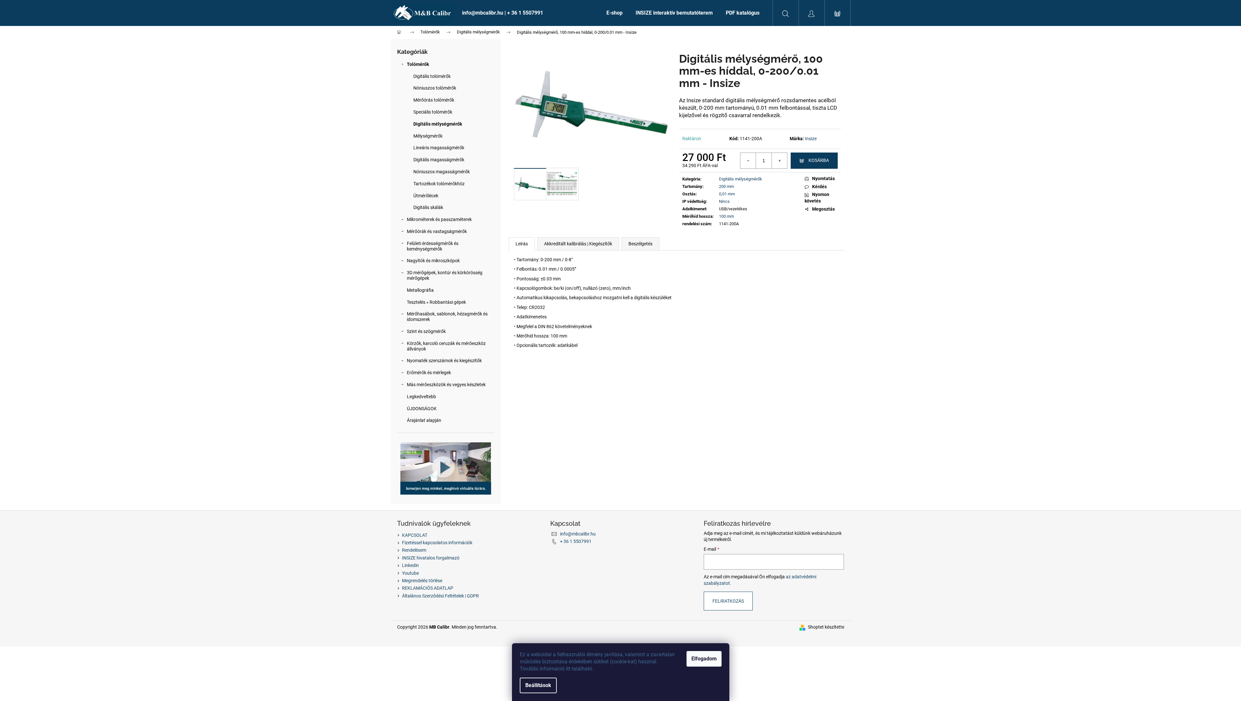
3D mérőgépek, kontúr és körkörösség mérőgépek (444, 275)
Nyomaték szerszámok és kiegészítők (444, 360)
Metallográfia (420, 290)
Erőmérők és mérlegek (429, 372)
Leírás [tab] (522, 243)
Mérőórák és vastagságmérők (437, 231)
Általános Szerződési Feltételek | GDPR (440, 595)
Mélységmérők (428, 136)
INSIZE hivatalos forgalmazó (430, 557)
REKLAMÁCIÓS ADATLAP (427, 588)
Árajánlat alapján (424, 420)
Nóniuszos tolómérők (434, 88)
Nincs (724, 201)
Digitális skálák (428, 207)
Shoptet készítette (826, 627)
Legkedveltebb (421, 396)
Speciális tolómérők (432, 112)
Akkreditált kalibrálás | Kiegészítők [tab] (578, 243)
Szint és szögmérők (426, 331)
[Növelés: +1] (779, 160)
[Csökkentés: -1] (748, 160)
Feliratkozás (728, 601)
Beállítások (538, 685)
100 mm (726, 216)
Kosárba (819, 160)
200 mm (726, 186)
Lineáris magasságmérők (438, 147)
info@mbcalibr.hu (578, 533)
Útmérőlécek (425, 195)
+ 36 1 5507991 (575, 541)
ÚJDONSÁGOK (422, 408)
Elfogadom (704, 659)
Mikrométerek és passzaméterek (439, 219)
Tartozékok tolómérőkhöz (439, 183)
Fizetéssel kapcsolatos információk (437, 542)
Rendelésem (414, 550)
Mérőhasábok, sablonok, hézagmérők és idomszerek (447, 316)
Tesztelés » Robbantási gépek (436, 302)
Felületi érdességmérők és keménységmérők (432, 246)
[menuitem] (528, 13)
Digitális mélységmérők (437, 124)
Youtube (410, 573)
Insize (811, 138)
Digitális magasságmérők (438, 159)
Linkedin (410, 565)
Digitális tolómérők (432, 76)
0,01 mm (727, 193)
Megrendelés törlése (422, 580)
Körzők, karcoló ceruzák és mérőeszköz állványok (446, 346)
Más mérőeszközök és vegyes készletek (446, 384)
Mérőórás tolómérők (433, 100)
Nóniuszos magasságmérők (441, 171)
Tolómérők (418, 64)
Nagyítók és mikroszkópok (433, 260)
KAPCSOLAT (414, 535)
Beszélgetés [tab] (640, 243)
